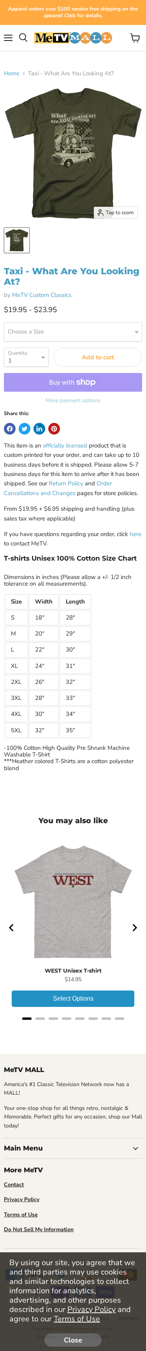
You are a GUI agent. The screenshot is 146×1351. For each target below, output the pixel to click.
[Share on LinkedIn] (39, 429)
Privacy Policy (91, 1309)
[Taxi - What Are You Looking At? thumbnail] (16, 240)
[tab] (27, 1018)
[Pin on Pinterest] (54, 429)
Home (11, 73)
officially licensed (65, 445)
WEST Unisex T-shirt (73, 970)
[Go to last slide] (11, 928)
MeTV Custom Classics (41, 295)
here (135, 534)
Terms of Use (77, 1319)
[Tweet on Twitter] (24, 429)
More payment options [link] (73, 401)
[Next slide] (134, 928)
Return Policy (66, 483)
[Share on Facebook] (10, 429)
